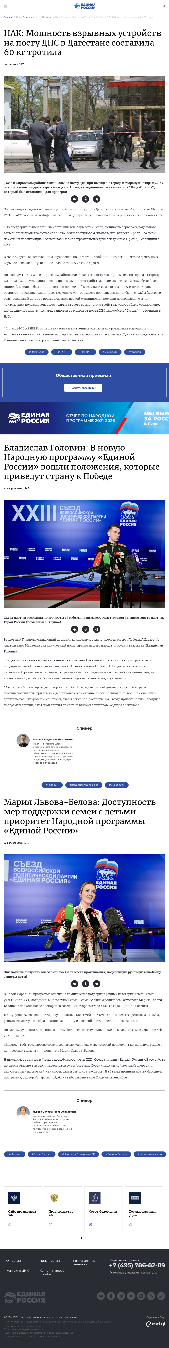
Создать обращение (83, 388)
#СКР (85, 351)
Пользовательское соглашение (23, 1326)
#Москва (14, 1154)
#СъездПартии (41, 1154)
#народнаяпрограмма (83, 784)
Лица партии (50, 1261)
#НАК (61, 351)
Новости (46, 17)
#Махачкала (36, 351)
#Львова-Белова (116, 1154)
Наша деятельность (27, 17)
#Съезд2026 (116, 784)
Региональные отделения (84, 1262)
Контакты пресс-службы (52, 1272)
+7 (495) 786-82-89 (137, 1265)
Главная (8, 17)
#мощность (110, 351)
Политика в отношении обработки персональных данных (39, 1332)
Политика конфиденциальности (23, 1329)
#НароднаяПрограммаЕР (78, 1154)
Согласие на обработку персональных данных (32, 1336)
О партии (13, 1261)
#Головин (52, 784)
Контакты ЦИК (17, 1271)
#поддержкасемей (150, 1154)
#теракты (135, 351)
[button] (81, 1238)
